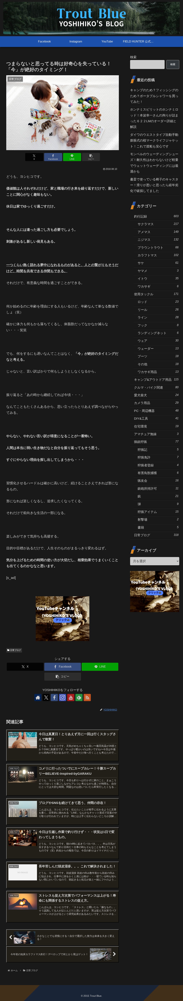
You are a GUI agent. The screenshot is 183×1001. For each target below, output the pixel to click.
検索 (133, 57)
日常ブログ (15, 650)
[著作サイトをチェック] (37, 697)
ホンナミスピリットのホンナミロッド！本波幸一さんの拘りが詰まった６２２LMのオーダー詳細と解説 (154, 118)
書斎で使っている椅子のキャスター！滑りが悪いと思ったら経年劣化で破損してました (154, 185)
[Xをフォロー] (46, 697)
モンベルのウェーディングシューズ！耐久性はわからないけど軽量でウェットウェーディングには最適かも (154, 162)
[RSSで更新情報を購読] (87, 697)
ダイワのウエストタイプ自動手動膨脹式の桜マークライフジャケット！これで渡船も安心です (154, 140)
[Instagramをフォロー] (62, 697)
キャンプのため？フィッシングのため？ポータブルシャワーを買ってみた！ (154, 96)
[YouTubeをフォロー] (70, 697)
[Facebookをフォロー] (54, 697)
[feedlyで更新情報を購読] (79, 697)
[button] (91, 157)
